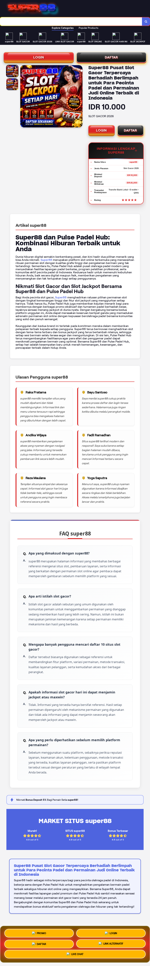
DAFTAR (111, 57)
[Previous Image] (23, 96)
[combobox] (71, 21)
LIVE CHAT (77, 954)
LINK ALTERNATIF (113, 943)
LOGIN (38, 57)
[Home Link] (76, 8)
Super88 (46, 259)
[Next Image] (79, 96)
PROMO (41, 931)
